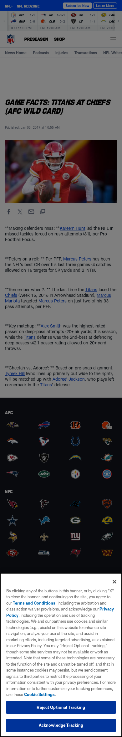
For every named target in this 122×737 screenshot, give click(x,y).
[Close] (114, 582)
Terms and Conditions (34, 603)
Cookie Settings (39, 694)
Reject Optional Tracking (61, 707)
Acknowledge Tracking (61, 725)
